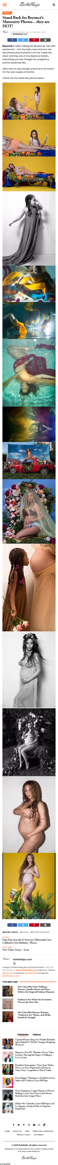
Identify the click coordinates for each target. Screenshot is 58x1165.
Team (27, 1131)
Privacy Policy (24, 1135)
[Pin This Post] (34, 40)
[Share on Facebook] (12, 40)
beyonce (25, 932)
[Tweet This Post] (23, 40)
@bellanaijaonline (11, 976)
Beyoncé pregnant (40, 932)
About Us (17, 1131)
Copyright (39, 1135)
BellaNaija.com (20, 34)
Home (7, 1131)
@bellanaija (8, 973)
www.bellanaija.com (26, 970)
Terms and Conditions (43, 1131)
